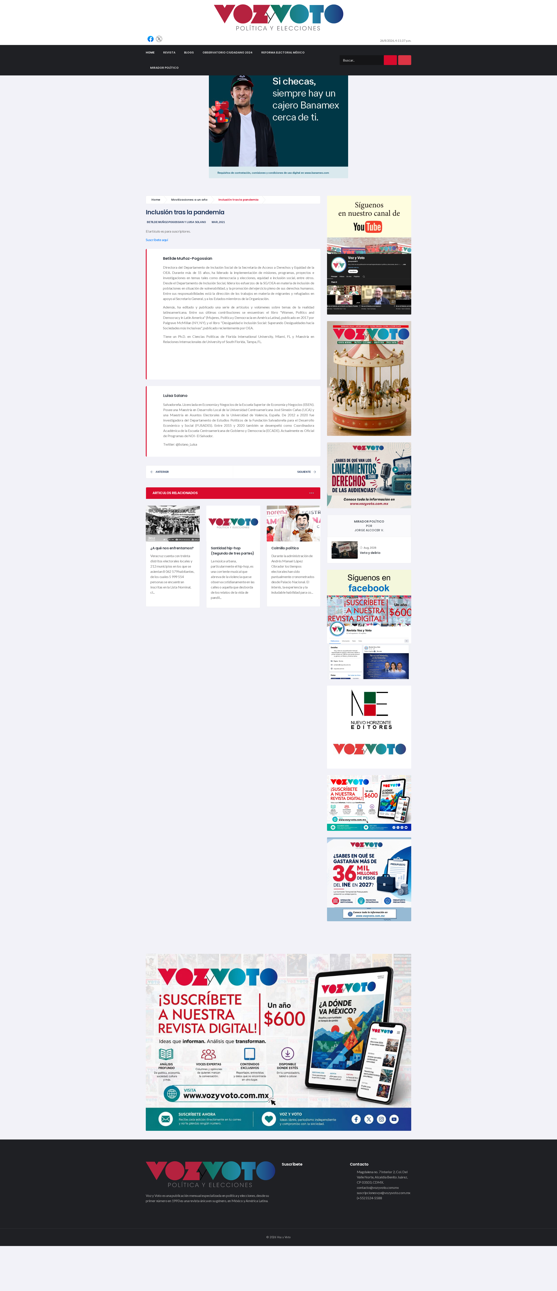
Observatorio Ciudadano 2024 (228, 52)
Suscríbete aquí (157, 240)
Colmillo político (285, 548)
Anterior (162, 471)
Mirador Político (164, 68)
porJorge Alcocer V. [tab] (369, 525)
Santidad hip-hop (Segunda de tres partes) (232, 551)
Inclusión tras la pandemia (185, 212)
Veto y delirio (370, 553)
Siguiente (304, 471)
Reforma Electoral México (283, 52)
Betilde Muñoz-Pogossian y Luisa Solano (176, 222)
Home (152, 52)
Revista (169, 52)
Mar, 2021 (218, 222)
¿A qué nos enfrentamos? (172, 548)
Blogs (189, 52)
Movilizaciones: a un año (189, 200)
